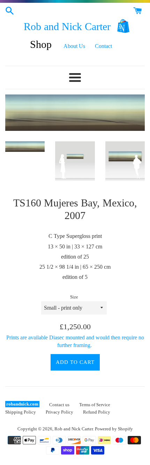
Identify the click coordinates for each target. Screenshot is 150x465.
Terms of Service (94, 404)
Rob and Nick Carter (67, 26)
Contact (103, 46)
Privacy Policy (59, 412)
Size (74, 297)
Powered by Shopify (114, 429)
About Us (74, 46)
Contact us (59, 404)
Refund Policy (96, 412)
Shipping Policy (20, 412)
